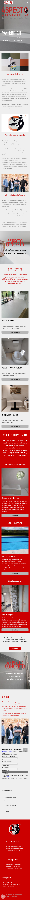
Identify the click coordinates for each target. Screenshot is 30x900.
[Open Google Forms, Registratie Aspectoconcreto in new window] (25, 750)
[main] (15, 33)
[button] (2, 2)
